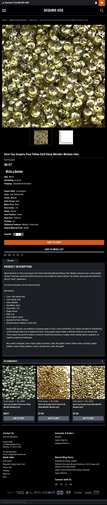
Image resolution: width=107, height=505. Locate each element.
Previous (4, 76)
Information (7, 461)
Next (103, 76)
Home (4, 20)
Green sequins (9, 401)
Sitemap (22, 502)
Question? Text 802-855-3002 (17, 3)
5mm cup (33, 20)
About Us (6, 474)
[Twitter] (14, 255)
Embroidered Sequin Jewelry (66, 461)
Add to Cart (18, 418)
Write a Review (14, 171)
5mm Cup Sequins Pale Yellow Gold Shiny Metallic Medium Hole (64, 20)
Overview (10, 261)
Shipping (6, 471)
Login (57, 440)
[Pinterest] (22, 255)
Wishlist (58, 437)
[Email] (9, 255)
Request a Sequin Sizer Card (14, 464)
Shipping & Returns (62, 443)
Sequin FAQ (7, 467)
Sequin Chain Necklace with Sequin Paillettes (72, 470)
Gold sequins (43, 401)
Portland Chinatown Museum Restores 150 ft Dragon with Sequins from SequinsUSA (77, 465)
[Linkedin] (18, 255)
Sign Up (64, 440)
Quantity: (8, 234)
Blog (4, 477)
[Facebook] (5, 255)
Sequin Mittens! (61, 473)
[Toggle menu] (4, 10)
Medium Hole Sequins (18, 20)
